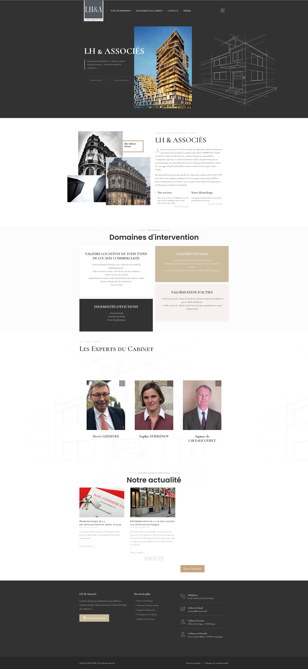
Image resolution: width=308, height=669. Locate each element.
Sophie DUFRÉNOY (154, 436)
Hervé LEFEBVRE (106, 436)
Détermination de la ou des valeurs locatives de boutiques (152, 523)
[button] (94, 618)
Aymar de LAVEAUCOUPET (202, 438)
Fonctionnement (121, 10)
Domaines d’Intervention (148, 605)
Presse (187, 10)
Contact (173, 10)
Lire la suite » (86, 546)
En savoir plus (182, 206)
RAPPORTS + (96, 76)
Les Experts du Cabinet (149, 10)
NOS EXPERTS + (122, 76)
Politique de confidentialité (217, 663)
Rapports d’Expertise (146, 610)
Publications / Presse (146, 619)
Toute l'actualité (192, 568)
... (80, 542)
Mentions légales (194, 663)
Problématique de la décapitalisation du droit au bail (100, 523)
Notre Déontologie (145, 600)
